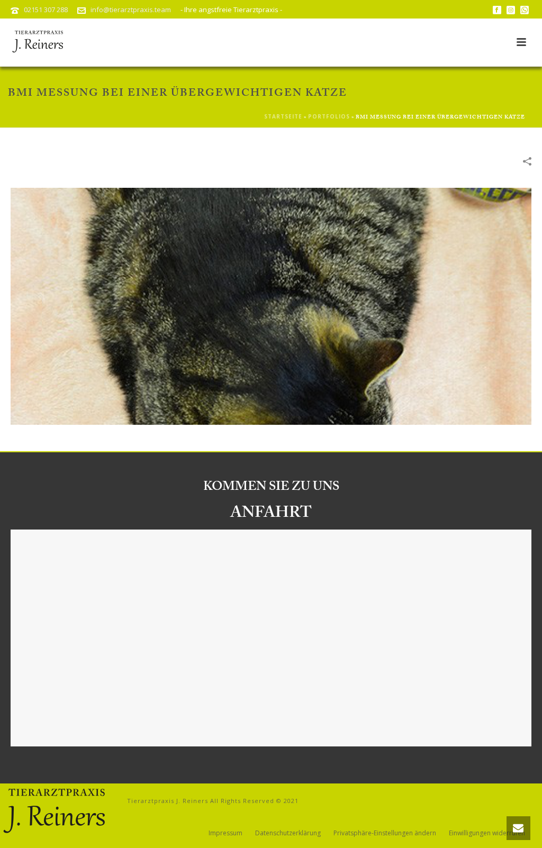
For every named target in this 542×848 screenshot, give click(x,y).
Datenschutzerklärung (288, 833)
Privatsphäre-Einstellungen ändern (384, 833)
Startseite (283, 116)
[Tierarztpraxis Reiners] (53, 811)
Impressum (225, 833)
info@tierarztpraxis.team (131, 9)
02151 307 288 (46, 9)
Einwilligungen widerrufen (487, 833)
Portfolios (329, 116)
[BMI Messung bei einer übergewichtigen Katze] (271, 305)
